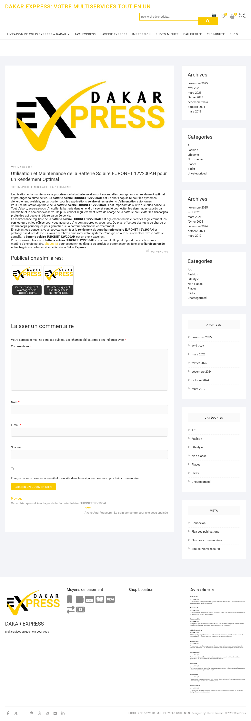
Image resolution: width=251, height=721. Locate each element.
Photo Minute (167, 34)
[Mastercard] (99, 599)
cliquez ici (51, 243)
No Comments (63, 187)
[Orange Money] (70, 599)
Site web (16, 447)
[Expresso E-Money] (89, 599)
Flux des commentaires (207, 540)
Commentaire (21, 346)
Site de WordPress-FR (206, 549)
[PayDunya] (80, 609)
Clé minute (216, 34)
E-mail (16, 425)
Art (190, 145)
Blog (234, 34)
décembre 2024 (198, 102)
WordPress (240, 713)
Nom (15, 402)
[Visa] (110, 599)
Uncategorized (197, 173)
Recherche (208, 21)
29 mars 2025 (22, 167)
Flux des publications (205, 531)
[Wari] (71, 609)
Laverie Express (113, 34)
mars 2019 (194, 111)
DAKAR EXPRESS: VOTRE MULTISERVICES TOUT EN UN (78, 6)
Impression (141, 34)
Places (192, 164)
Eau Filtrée (192, 34)
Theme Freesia (214, 713)
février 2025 (195, 97)
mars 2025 (194, 92)
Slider (191, 169)
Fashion (193, 150)
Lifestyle (193, 154)
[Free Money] (80, 599)
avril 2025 (194, 88)
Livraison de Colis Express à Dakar (36, 34)
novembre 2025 (198, 83)
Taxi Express (85, 34)
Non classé (41, 187)
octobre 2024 (196, 107)
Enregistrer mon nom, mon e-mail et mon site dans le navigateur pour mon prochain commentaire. (75, 478)
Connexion (199, 523)
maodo (24, 187)
